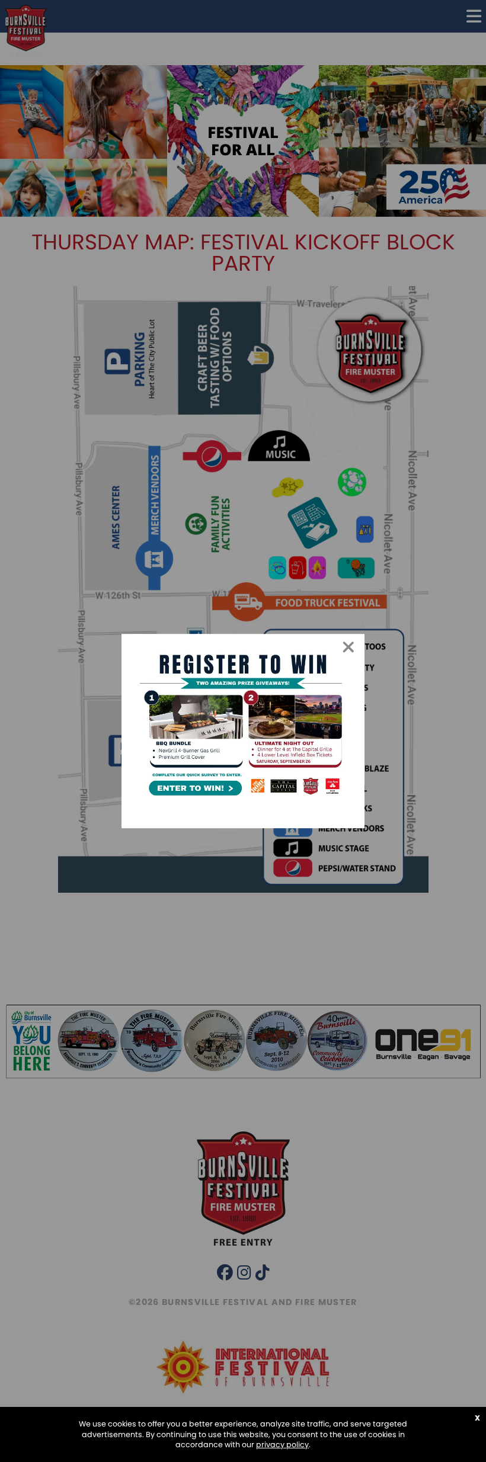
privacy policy (282, 1444)
